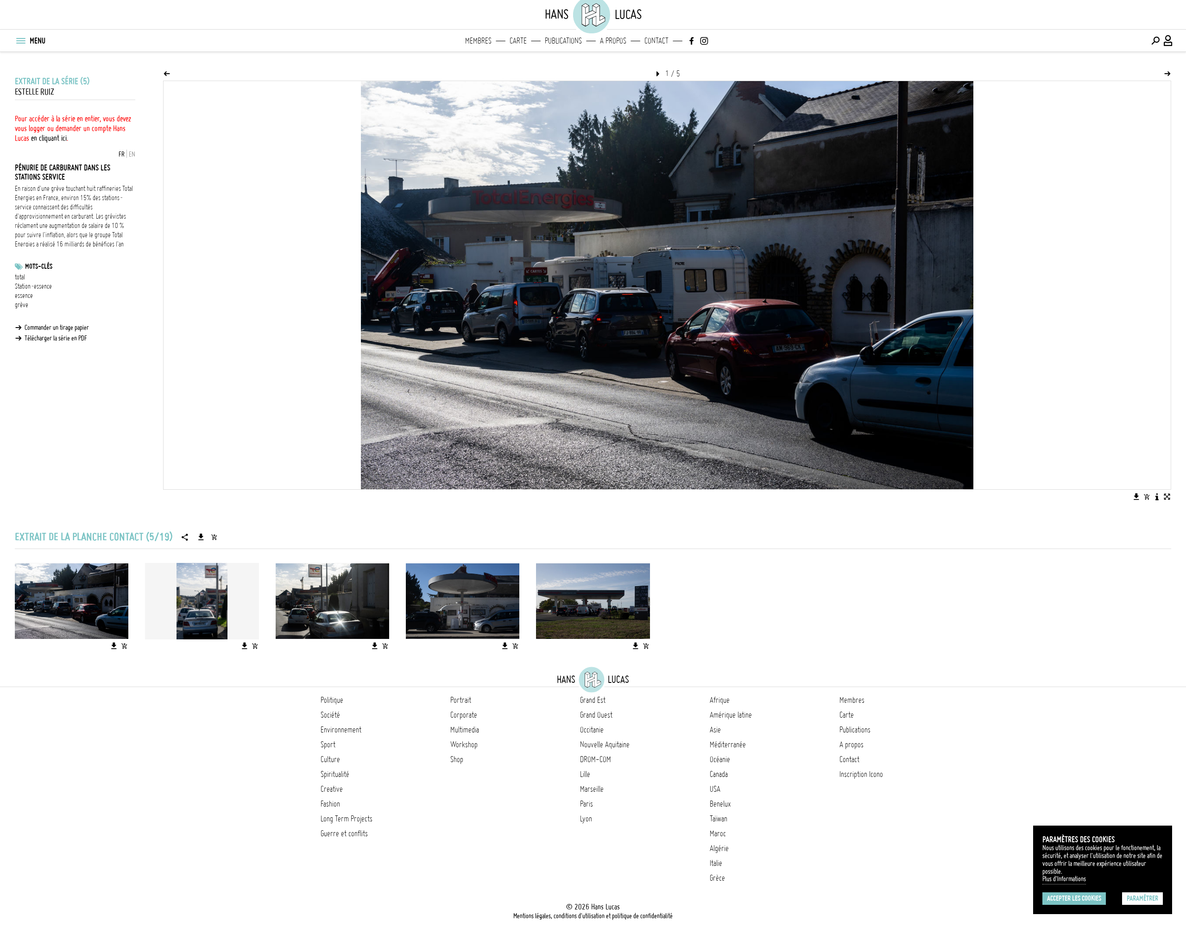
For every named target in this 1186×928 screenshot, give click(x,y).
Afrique (720, 700)
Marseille (592, 789)
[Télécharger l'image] (1136, 496)
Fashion (330, 803)
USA (715, 789)
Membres (478, 40)
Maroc (718, 833)
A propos (613, 40)
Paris (586, 803)
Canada (719, 774)
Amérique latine (731, 715)
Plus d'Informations (1064, 879)
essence (24, 295)
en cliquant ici (49, 138)
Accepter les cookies (1074, 898)
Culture (330, 759)
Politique (332, 700)
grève (21, 305)
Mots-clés (38, 266)
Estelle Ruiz (34, 92)
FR (122, 154)
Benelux (720, 803)
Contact (656, 40)
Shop (456, 759)
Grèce (717, 878)
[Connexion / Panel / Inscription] (1168, 40)
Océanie (720, 759)
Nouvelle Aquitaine (605, 744)
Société (330, 715)
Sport (328, 744)
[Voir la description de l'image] (1157, 496)
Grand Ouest (596, 715)
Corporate (463, 715)
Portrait (460, 700)
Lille (585, 774)
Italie (716, 863)
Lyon (586, 818)
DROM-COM (595, 759)
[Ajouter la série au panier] (214, 537)
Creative (332, 789)
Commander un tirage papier (57, 327)
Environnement (341, 729)
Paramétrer (1142, 898)
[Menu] (20, 40)
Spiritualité (335, 774)
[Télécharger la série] (201, 537)
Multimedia (464, 729)
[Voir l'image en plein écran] (1167, 496)
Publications (563, 40)
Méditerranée (728, 744)
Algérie (719, 848)
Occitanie (592, 729)
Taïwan (718, 818)
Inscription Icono (861, 774)
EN (132, 154)
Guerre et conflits (344, 833)
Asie (715, 729)
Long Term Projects (346, 818)
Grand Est (593, 700)
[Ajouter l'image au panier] (1146, 496)
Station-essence (33, 286)
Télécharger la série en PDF (56, 338)
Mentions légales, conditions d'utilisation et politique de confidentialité (593, 916)
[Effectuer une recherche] (1155, 40)
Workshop (464, 744)
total (20, 277)
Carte (518, 40)
